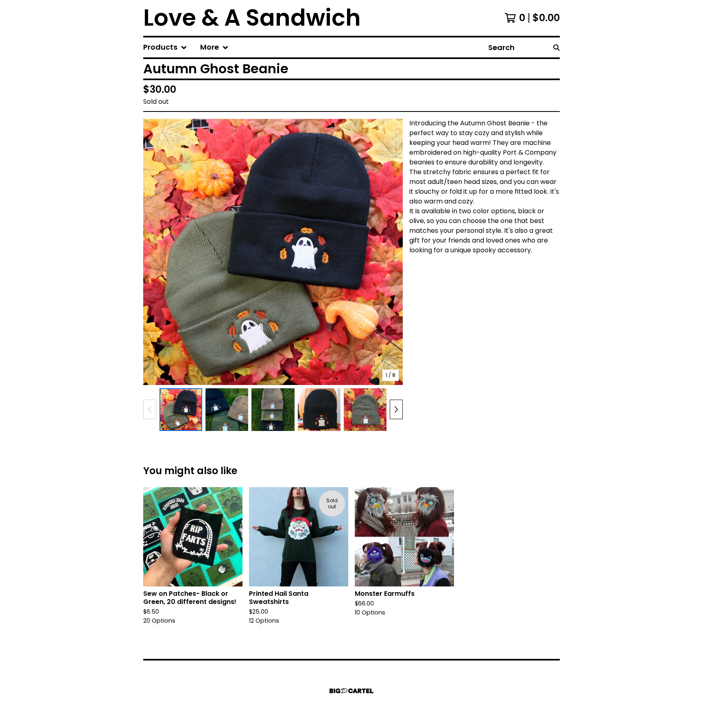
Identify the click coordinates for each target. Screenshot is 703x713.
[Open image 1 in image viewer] (273, 251)
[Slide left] (149, 409)
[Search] (556, 47)
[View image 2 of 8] (226, 409)
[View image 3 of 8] (272, 409)
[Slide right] (396, 409)
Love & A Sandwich (252, 18)
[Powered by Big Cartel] (351, 691)
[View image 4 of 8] (319, 409)
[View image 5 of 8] (365, 409)
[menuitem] (165, 47)
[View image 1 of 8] (180, 409)
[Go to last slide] (154, 251)
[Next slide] (391, 251)
